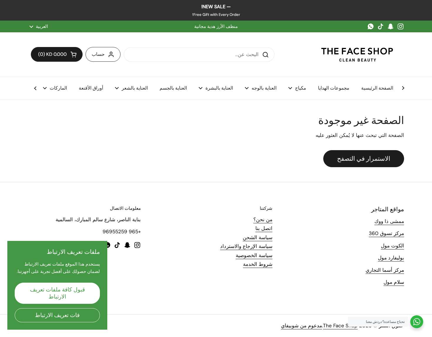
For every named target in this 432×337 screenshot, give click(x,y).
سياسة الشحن (257, 237)
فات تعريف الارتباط (57, 315)
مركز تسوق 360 (386, 233)
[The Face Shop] (357, 54)
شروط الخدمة (257, 264)
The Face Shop (340, 325)
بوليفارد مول (391, 257)
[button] (57, 54)
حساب (98, 54)
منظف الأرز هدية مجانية (216, 26)
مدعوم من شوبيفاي (301, 325)
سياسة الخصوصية (254, 255)
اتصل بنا (263, 228)
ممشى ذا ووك (389, 221)
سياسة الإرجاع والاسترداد (246, 246)
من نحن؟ (262, 219)
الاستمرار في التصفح (363, 159)
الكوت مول (392, 245)
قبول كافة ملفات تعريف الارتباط (57, 293)
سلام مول (394, 282)
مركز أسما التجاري (385, 270)
